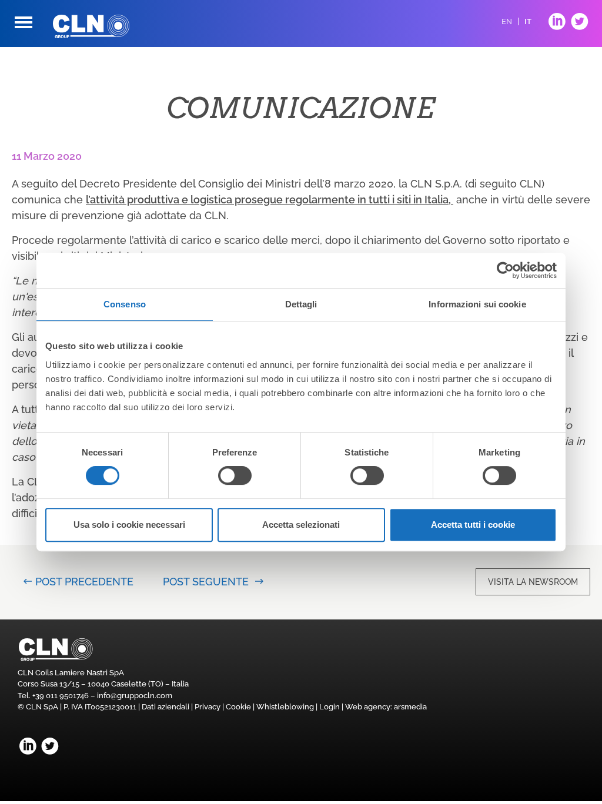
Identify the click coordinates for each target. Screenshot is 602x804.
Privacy (207, 706)
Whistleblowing (285, 706)
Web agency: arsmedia (386, 706)
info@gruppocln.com (134, 695)
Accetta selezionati (301, 525)
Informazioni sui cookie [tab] (477, 304)
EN (506, 21)
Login (329, 706)
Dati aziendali (165, 706)
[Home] (91, 26)
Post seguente (206, 581)
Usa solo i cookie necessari (129, 525)
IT (527, 21)
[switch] (235, 475)
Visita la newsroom (533, 582)
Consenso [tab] (124, 304)
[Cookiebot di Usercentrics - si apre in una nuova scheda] (505, 270)
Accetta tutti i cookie (473, 525)
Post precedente (84, 581)
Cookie (238, 706)
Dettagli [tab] (301, 304)
